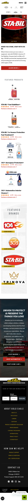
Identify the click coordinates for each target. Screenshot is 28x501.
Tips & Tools (14, 415)
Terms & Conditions (14, 455)
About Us (14, 412)
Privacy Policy (14, 436)
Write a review (18, 106)
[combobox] (13, 398)
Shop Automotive (13, 359)
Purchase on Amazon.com (9, 108)
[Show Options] (16, 398)
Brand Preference (13, 395)
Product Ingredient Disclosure (14, 424)
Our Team (14, 421)
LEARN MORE (18, 68)
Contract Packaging (14, 430)
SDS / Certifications (14, 458)
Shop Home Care (13, 364)
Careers (14, 418)
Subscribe (22, 398)
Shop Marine (13, 354)
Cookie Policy (14, 439)
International (14, 433)
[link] (8, 106)
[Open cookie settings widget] (2, 498)
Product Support (14, 452)
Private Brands (14, 427)
